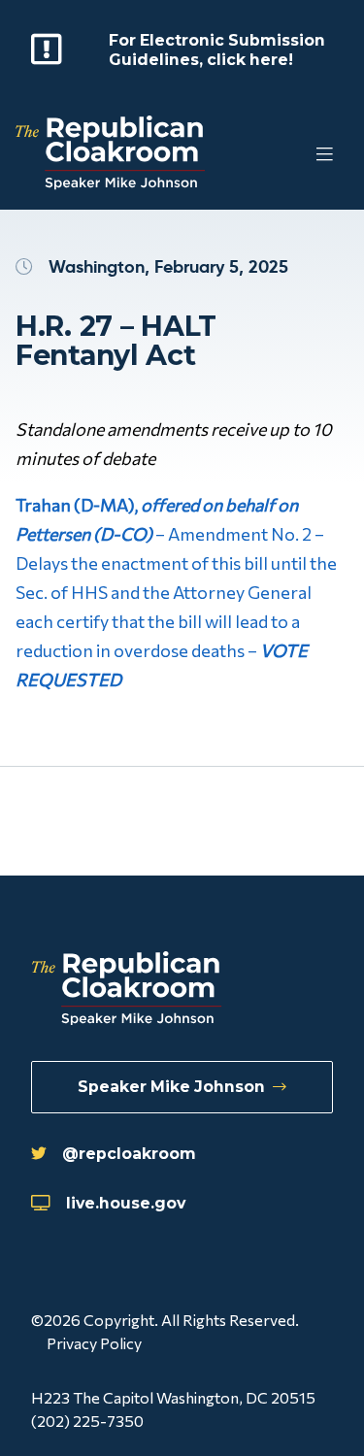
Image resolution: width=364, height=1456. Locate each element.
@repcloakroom (129, 1153)
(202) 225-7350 (87, 1420)
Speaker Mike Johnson (171, 1086)
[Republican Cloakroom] (110, 155)
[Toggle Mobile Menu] (286, 155)
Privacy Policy (94, 1343)
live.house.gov (125, 1203)
